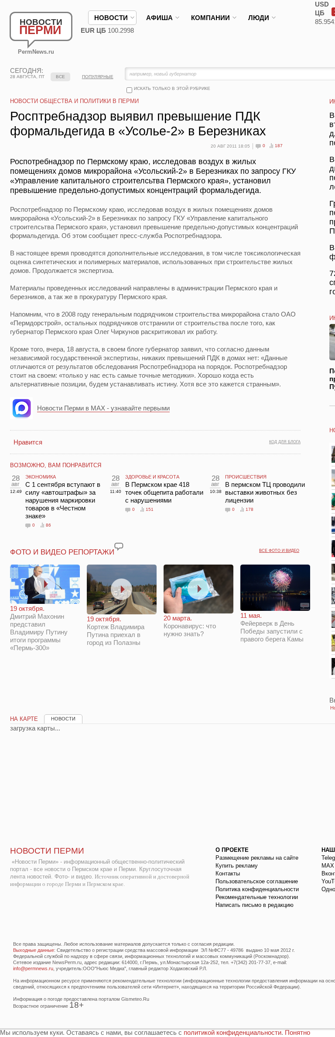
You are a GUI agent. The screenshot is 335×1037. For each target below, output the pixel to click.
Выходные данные (33, 950)
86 (48, 525)
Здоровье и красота (152, 476)
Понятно (297, 1032)
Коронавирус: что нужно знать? (190, 625)
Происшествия (246, 476)
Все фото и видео (279, 550)
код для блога (285, 442)
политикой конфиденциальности (232, 1032)
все (60, 76)
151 (150, 509)
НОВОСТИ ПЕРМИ (47, 850)
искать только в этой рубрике (172, 88)
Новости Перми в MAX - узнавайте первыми (103, 408)
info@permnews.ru (33, 968)
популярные (97, 76)
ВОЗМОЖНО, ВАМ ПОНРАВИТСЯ (55, 465)
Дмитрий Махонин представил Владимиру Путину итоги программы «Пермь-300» (39, 628)
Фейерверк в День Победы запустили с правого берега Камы (272, 627)
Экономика (40, 476)
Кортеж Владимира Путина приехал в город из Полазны (115, 630)
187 (279, 145)
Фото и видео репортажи (62, 552)
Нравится (28, 442)
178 (249, 509)
